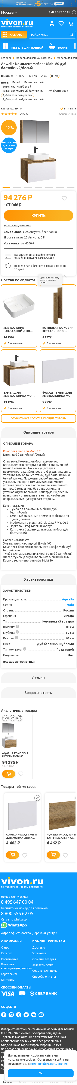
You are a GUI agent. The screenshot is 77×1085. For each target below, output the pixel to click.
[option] (38, 151)
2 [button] (17, 187)
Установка (39, 953)
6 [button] (60, 187)
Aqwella (68, 599)
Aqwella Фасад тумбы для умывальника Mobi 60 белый (21, 836)
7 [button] (70, 187)
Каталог (6, 58)
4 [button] (38, 187)
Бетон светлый (34, 82)
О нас (5, 947)
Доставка (39, 947)
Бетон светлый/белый (17, 86)
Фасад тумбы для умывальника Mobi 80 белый (57, 394)
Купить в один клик (17, 225)
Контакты (8, 979)
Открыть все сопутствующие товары (38, 418)
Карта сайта (9, 974)
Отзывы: (24, 113)
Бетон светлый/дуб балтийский (23, 90)
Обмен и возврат (44, 959)
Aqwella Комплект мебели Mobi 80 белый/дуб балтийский (15, 755)
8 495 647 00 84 (17, 902)
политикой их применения (49, 1063)
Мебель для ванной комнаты (34, 58)
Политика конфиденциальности (16, 966)
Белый (16, 82)
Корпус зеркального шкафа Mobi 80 (28, 560)
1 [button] (6, 187)
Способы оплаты (44, 976)
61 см (43, 75)
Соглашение (9, 959)
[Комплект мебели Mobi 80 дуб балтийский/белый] (38, 151)
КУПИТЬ (38, 215)
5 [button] (49, 187)
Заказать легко (42, 965)
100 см (20, 75)
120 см (32, 75)
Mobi (70, 605)
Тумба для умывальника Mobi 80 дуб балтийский (18, 394)
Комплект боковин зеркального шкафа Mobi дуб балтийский (58, 329)
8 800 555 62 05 (17, 913)
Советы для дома (44, 970)
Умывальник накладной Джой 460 (17, 329)
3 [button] (28, 187)
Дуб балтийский (57, 90)
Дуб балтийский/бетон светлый (23, 99)
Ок (41, 1073)
